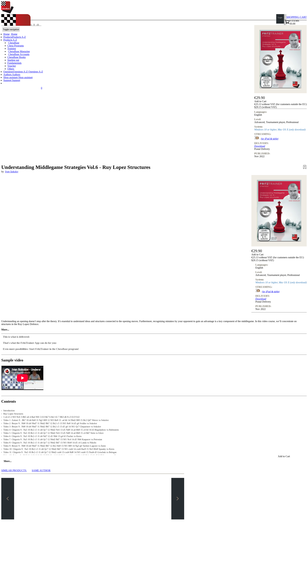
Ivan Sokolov (11, 171)
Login (280, 17)
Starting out (13, 60)
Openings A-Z (35, 71)
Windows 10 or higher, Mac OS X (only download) (280, 129)
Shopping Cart (296, 17)
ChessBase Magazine (19, 51)
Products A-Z (10, 40)
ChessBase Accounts (18, 54)
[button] (280, 101)
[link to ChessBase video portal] (256, 138)
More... (5, 329)
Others (10, 68)
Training (11, 48)
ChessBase (13, 42)
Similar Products (14, 470)
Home (13, 34)
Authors (7, 74)
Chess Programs (15, 45)
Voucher (11, 65)
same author (41, 470)
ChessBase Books (16, 57)
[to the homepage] (7, 12)
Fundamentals (14, 63)
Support (7, 80)
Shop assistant (10, 77)
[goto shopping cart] (287, 23)
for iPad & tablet (269, 138)
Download (259, 146)
